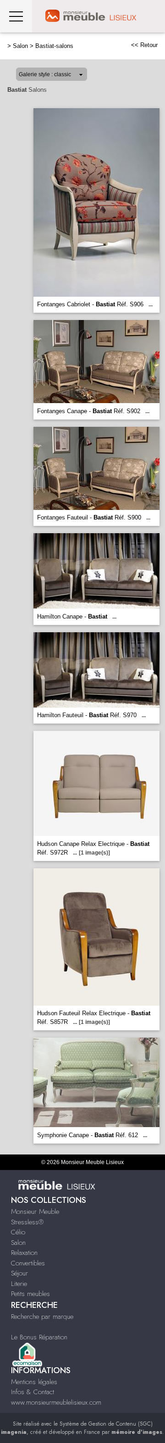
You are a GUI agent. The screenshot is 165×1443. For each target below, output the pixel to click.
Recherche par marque (42, 1317)
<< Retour (144, 45)
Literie (19, 1284)
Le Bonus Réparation (39, 1337)
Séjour (19, 1273)
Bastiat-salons (54, 45)
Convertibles (28, 1263)
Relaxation (24, 1253)
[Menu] (16, 16)
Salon (20, 45)
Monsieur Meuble (35, 1212)
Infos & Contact (32, 1392)
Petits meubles (30, 1294)
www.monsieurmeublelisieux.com (56, 1402)
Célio (18, 1232)
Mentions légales (34, 1382)
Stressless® (27, 1222)
